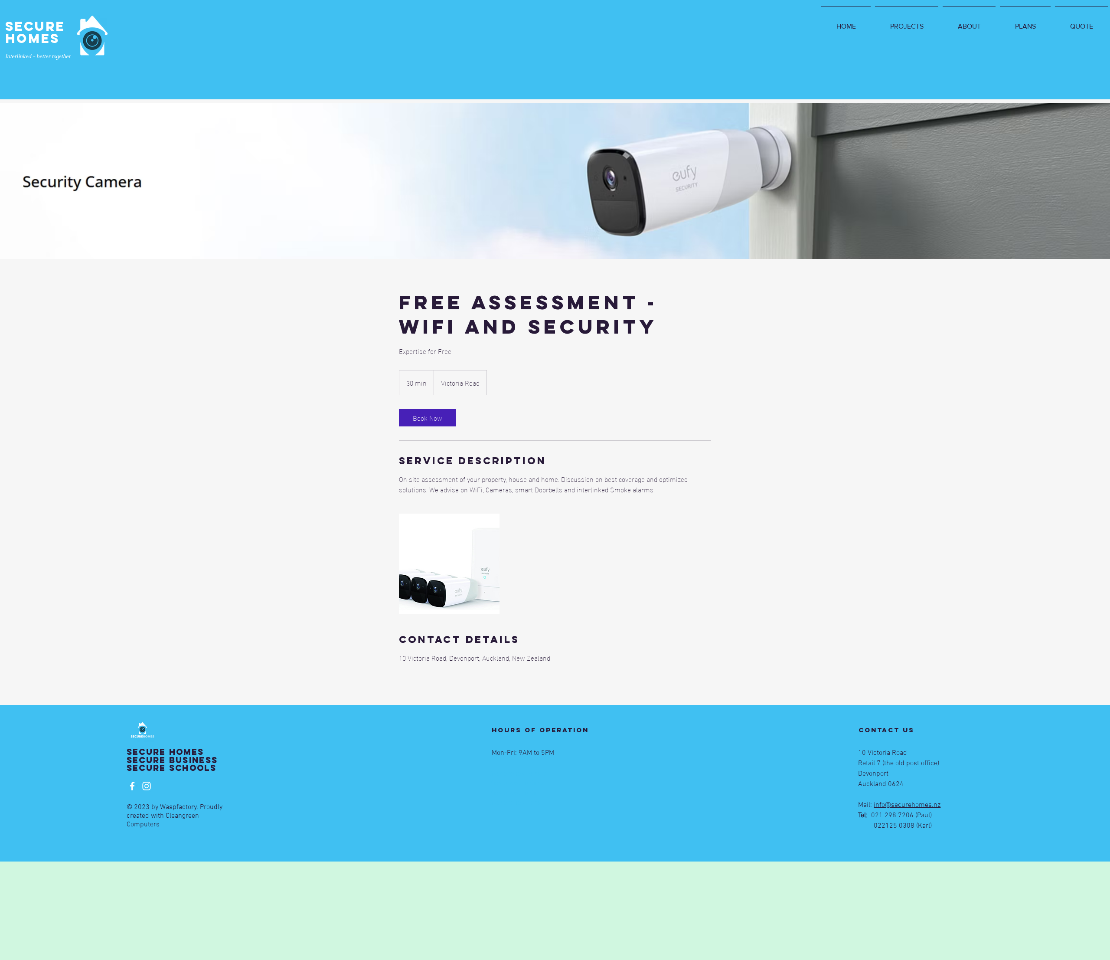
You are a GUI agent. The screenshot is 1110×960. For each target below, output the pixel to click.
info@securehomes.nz (907, 805)
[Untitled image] (449, 564)
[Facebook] (132, 786)
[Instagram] (146, 786)
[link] (427, 417)
